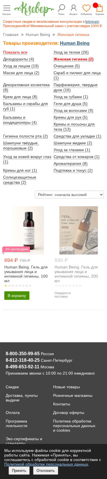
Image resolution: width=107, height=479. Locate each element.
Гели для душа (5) (71, 103)
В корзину (17, 295)
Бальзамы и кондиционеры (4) (20, 120)
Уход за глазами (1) (72, 149)
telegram (92, 22)
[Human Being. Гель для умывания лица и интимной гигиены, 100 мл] (28, 252)
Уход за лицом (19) (21, 66)
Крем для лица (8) (20, 96)
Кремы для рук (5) (71, 117)
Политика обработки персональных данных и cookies (74, 425)
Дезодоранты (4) (18, 59)
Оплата (13, 412)
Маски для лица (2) (21, 72)
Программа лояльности (16, 423)
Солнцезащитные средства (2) (19, 180)
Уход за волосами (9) (73, 110)
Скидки (12, 387)
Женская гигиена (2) (74, 59)
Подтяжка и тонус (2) (73, 170)
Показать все (15, 52)
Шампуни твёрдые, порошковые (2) (21, 145)
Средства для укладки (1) (77, 136)
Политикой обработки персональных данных (46, 464)
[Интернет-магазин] (34, 15)
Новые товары (66, 387)
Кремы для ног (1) (20, 170)
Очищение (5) (67, 66)
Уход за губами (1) (71, 96)
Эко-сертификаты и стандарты (24, 441)
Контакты (61, 404)
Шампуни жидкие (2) (73, 143)
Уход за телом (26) (71, 52)
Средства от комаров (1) (77, 156)
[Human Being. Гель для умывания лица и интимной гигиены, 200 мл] (78, 252)
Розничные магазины (72, 395)
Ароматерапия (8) (71, 163)
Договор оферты (68, 412)
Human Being (38, 34)
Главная (11, 34)
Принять (19, 470)
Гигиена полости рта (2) (25, 136)
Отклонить (46, 470)
